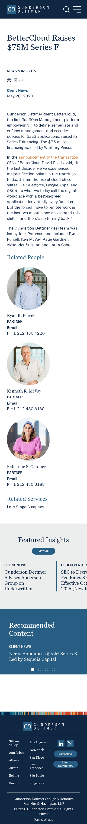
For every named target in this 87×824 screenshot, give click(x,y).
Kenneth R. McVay (24, 391)
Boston (14, 783)
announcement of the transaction (48, 157)
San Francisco (36, 766)
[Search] (66, 9)
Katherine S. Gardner (26, 466)
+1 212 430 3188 (28, 484)
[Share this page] (21, 81)
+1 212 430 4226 (28, 333)
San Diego (37, 757)
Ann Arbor (16, 752)
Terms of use (43, 819)
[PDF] (15, 80)
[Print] (9, 81)
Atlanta (14, 760)
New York (37, 750)
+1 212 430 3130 (28, 409)
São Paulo (37, 775)
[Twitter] (70, 743)
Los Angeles (38, 742)
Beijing (14, 775)
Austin (13, 768)
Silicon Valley (14, 743)
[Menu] (75, 9)
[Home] (28, 9)
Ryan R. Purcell (21, 315)
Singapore (37, 783)
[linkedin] (61, 743)
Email (12, 327)
